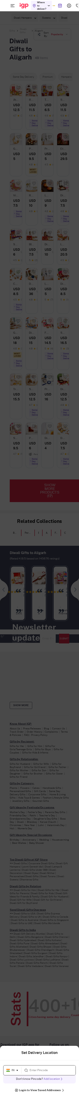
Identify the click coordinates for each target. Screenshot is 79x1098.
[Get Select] (53, 5)
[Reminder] (60, 5)
